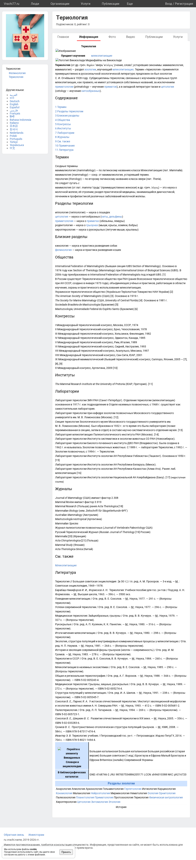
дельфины (115, 216)
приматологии (64, 86)
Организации (60, 4)
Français (15, 113)
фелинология (63, 249)
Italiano (14, 122)
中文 (12, 148)
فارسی (14, 110)
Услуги (85, 4)
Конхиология (64, 793)
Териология (16, 76)
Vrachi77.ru (11, 4)
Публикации (110, 4)
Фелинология (17, 73)
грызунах (92, 225)
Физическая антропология (166, 797)
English (14, 104)
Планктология (85, 797)
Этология (114, 801)
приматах (93, 221)
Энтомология (99, 801)
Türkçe (14, 141)
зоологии (90, 69)
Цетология (84, 801)
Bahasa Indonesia (20, 119)
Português (16, 138)
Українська (17, 145)
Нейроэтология (100, 793)
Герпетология (132, 788)
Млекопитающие (66, 565)
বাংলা (12, 97)
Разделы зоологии (121, 783)
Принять (66, 852)
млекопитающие (101, 55)
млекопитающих (123, 69)
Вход (168, 4)
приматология (64, 221)
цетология (61, 216)
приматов (110, 86)
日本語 (14, 125)
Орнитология (167, 793)
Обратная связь (14, 834)
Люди (35, 4)
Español (14, 107)
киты (104, 216)
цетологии (167, 86)
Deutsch (15, 101)
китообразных (91, 90)
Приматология (104, 797)
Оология (153, 793)
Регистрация (184, 4)
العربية (13, 94)
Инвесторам (36, 834)
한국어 (14, 129)
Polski (13, 135)
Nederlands (16, 132)
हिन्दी (12, 116)
